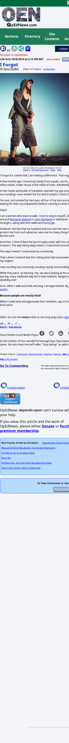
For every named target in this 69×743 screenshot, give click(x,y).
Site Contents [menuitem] (52, 36)
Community (22, 354)
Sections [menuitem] (11, 36)
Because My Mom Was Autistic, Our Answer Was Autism (28, 447)
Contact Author (16, 387)
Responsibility (36, 354)
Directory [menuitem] (32, 36)
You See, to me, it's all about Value (17, 453)
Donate (48, 426)
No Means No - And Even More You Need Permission (26, 463)
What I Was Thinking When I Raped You (20, 468)
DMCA (59, 170)
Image (26, 170)
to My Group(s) (9, 359)
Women (57, 354)
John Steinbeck (43, 219)
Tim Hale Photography (39, 170)
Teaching (48, 354)
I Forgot (9, 64)
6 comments (49, 69)
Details (52, 170)
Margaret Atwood (20, 219)
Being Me (6, 458)
